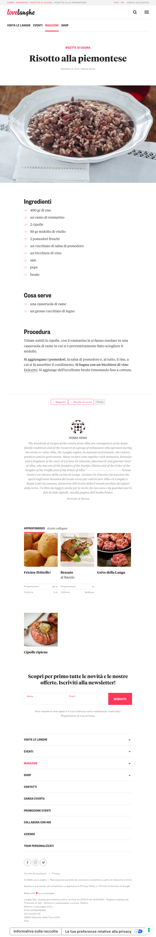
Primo (100, 401)
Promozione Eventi (37, 810)
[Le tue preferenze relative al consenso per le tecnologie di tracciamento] (149, 930)
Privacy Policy (87, 885)
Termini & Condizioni (35, 873)
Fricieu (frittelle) (37, 572)
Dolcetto (30, 370)
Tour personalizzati (39, 846)
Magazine (22, 2)
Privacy (56, 873)
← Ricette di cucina (81, 401)
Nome (30, 696)
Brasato (68, 574)
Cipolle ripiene (36, 652)
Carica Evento (34, 798)
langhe (21, 12)
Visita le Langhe (19, 25)
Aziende (29, 834)
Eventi (38, 25)
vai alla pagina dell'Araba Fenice (91, 492)
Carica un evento (138, 2)
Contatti (30, 787)
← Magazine (59, 401)
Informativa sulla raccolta (36, 931)
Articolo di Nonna (78, 498)
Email (72, 696)
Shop (64, 25)
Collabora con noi (37, 822)
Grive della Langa (111, 572)
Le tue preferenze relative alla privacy (98, 931)
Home (10, 2)
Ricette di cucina (41, 2)
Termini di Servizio (109, 885)
